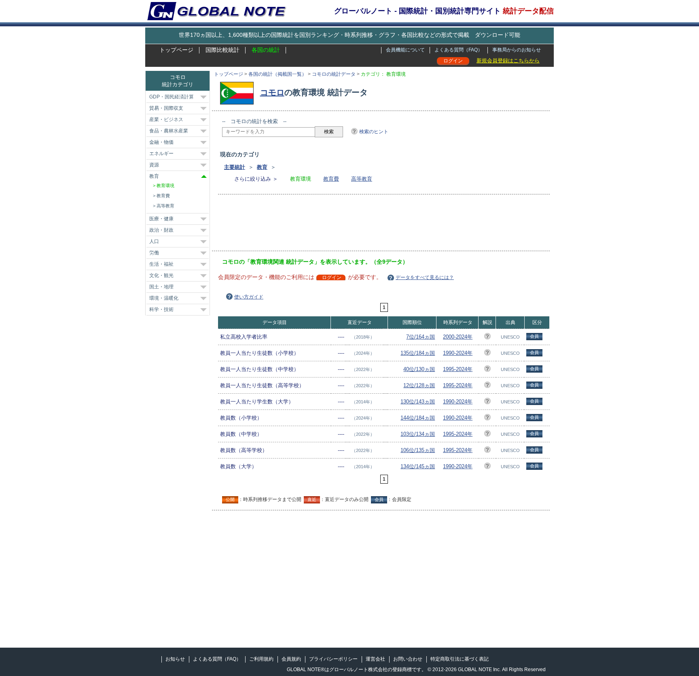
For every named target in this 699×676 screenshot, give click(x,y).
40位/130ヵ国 (419, 369)
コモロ (272, 92)
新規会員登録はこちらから (508, 61)
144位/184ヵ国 (417, 418)
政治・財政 (161, 230)
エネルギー (161, 153)
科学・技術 (161, 309)
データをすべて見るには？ (425, 277)
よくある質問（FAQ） (458, 50)
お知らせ (175, 659)
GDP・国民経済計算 (171, 97)
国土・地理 (161, 287)
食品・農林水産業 (168, 131)
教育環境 (165, 185)
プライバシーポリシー (333, 659)
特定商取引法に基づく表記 (459, 659)
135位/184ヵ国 (417, 353)
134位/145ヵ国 (417, 466)
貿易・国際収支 (166, 108)
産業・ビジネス (166, 119)
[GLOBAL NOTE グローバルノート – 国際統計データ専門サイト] (217, 18)
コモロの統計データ (334, 74)
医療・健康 (161, 219)
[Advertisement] (369, 225)
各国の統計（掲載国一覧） (277, 74)
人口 (154, 241)
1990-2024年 (457, 353)
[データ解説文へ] (487, 338)
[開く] (203, 97)
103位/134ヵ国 (417, 434)
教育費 (331, 179)
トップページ (176, 50)
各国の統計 (266, 50)
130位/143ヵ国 (417, 402)
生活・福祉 (161, 264)
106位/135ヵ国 (417, 450)
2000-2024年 (457, 337)
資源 (154, 165)
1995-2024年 (457, 369)
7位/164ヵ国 (420, 337)
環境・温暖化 (163, 298)
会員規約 (291, 659)
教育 (262, 167)
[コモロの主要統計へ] (239, 92)
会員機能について (405, 50)
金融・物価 (161, 142)
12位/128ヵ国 (419, 385)
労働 (154, 253)
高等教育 (361, 179)
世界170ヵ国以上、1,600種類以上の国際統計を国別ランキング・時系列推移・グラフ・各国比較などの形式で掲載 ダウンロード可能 (349, 35)
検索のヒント (373, 131)
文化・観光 (161, 275)
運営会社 (375, 659)
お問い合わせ (407, 659)
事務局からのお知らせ (516, 50)
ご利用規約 (261, 659)
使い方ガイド (248, 297)
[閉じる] (204, 176)
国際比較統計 (222, 50)
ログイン (453, 61)
